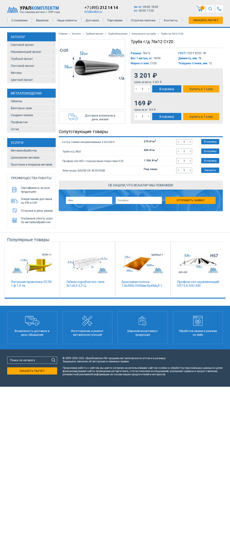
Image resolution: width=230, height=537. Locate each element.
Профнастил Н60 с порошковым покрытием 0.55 (92, 161)
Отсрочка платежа (143, 20)
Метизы (16, 73)
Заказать (210, 170)
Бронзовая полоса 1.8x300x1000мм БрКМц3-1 (142, 283)
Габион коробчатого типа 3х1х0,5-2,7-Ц (85, 283)
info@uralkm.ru (93, 11)
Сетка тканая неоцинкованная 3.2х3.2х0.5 (88, 142)
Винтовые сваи (21, 108)
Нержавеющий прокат (26, 52)
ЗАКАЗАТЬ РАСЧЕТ (205, 20)
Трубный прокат (22, 59)
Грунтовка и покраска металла (31, 164)
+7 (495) (101, 7)
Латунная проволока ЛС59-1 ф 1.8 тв (31, 283)
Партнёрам (114, 20)
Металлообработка (24, 150)
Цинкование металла (25, 157)
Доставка (92, 20)
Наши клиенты (67, 20)
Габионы (16, 101)
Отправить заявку (190, 200)
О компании (19, 20)
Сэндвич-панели (22, 115)
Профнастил (19, 122)
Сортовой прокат (22, 45)
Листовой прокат (22, 66)
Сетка (15, 129)
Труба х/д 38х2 (71, 151)
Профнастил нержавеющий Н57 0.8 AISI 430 (198, 283)
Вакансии (42, 20)
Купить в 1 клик (201, 89)
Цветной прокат (22, 80)
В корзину (166, 89)
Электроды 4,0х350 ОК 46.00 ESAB (83, 170)
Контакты (171, 20)
